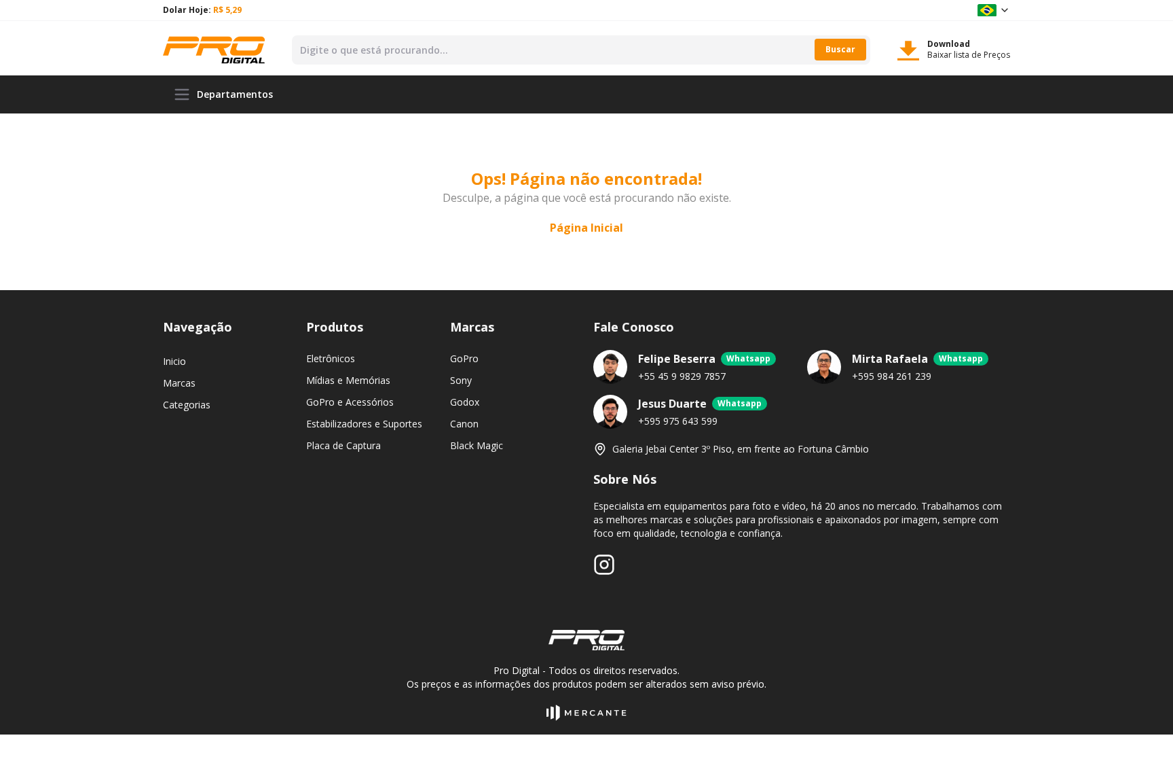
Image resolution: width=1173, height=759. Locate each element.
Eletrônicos (330, 358)
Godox (464, 401)
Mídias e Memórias (348, 380)
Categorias (186, 404)
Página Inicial (586, 227)
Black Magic (476, 445)
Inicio (174, 361)
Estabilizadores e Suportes (364, 423)
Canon (464, 423)
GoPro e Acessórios (350, 401)
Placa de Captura (343, 445)
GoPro (464, 358)
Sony (461, 380)
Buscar (840, 49)
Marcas (179, 382)
